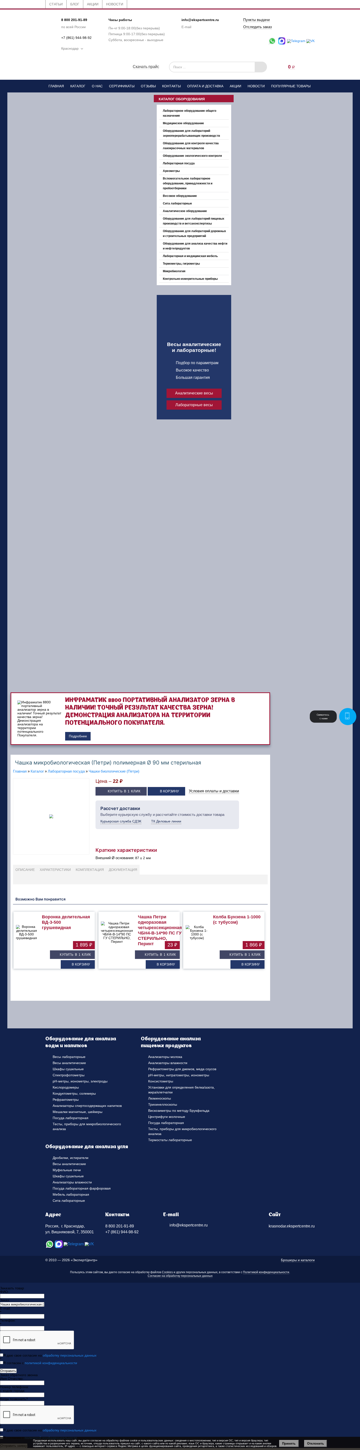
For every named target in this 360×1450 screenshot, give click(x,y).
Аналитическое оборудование (185, 211)
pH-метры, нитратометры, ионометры (178, 1075)
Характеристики (55, 870)
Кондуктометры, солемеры (74, 1093)
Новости (256, 86)
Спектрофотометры (68, 1075)
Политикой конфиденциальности (266, 1272)
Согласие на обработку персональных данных (180, 1276)
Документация (123, 870)
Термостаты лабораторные (170, 1140)
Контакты (171, 86)
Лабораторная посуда (179, 163)
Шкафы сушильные (68, 1069)
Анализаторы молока (165, 1057)
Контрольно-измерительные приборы (190, 279)
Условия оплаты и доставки (214, 791)
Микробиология (174, 271)
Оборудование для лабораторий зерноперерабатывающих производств (191, 133)
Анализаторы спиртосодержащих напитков (87, 1106)
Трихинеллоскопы (162, 1104)
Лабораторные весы (194, 405)
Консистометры (160, 1081)
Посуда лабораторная (70, 1118)
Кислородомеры (66, 1087)
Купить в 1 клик (124, 791)
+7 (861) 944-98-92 (76, 38)
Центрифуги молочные (166, 1117)
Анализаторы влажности (167, 1063)
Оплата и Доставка (205, 86)
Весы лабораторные (69, 1057)
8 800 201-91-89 (74, 20)
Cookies (167, 1272)
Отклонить (315, 1443)
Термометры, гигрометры (181, 263)
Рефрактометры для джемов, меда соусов (182, 1069)
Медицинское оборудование (183, 123)
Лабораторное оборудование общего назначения (189, 113)
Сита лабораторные (177, 203)
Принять (289, 1443)
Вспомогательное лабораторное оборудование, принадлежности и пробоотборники (187, 183)
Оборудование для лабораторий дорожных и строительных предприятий (194, 233)
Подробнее (78, 736)
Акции (235, 86)
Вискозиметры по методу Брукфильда (178, 1111)
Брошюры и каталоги (298, 1260)
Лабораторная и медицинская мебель (190, 256)
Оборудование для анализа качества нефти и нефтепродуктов (195, 246)
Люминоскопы (159, 1098)
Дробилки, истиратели (70, 1158)
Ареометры (171, 171)
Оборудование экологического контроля (192, 155)
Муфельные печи (67, 1170)
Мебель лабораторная (71, 1194)
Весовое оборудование (180, 196)
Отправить (8, 1371)
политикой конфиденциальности (51, 1363)
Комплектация (90, 870)
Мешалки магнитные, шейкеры (77, 1112)
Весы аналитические (69, 1063)
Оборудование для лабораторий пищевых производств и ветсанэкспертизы (193, 221)
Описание (25, 870)
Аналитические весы (194, 393)
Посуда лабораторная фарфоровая (82, 1188)
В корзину (169, 791)
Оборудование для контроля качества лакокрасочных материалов (191, 146)
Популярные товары (291, 86)
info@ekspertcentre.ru (200, 20)
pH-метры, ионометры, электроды (80, 1081)
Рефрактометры (66, 1100)
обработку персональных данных (69, 1355)
